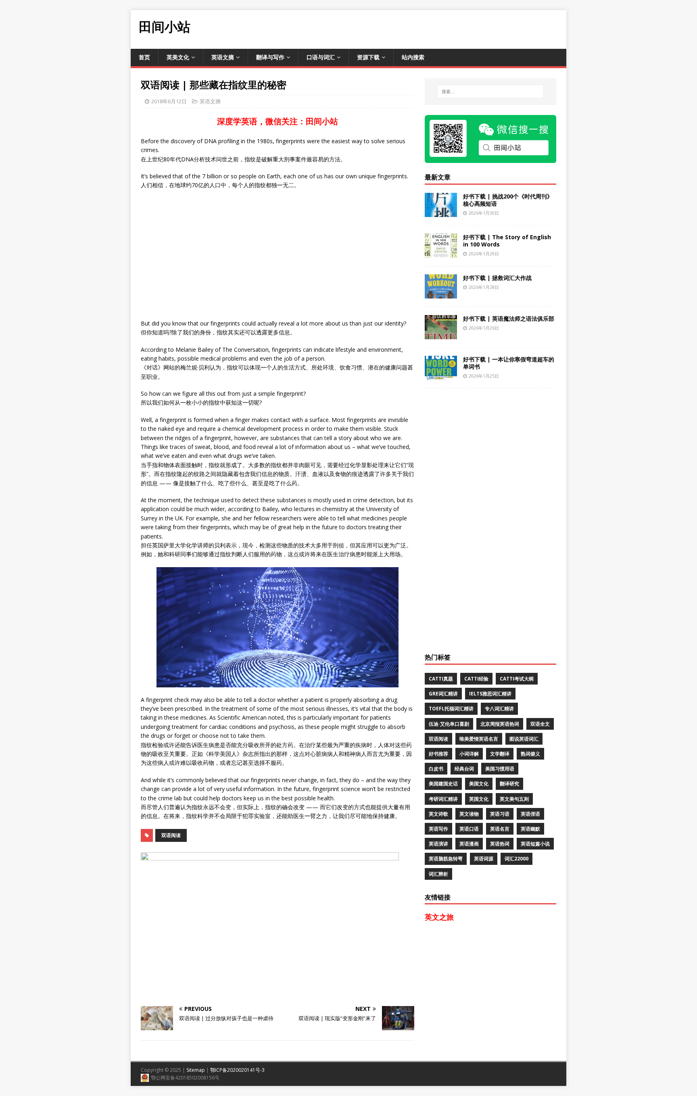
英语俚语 (530, 813)
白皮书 (436, 768)
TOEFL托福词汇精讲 (451, 708)
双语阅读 (171, 835)
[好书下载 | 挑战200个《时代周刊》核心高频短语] (441, 212)
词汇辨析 (438, 874)
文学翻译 (499, 753)
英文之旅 (439, 917)
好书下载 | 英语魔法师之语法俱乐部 (508, 318)
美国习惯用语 (499, 768)
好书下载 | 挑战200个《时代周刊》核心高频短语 (508, 199)
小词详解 (469, 753)
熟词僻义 (530, 753)
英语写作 (438, 828)
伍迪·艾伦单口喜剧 (449, 723)
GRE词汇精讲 (443, 693)
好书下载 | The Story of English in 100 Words (507, 240)
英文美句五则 (514, 798)
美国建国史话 (443, 783)
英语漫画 (469, 843)
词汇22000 (516, 858)
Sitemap (195, 1070)
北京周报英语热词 (499, 723)
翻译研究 (509, 783)
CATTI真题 (441, 678)
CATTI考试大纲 (517, 678)
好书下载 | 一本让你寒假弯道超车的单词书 (508, 362)
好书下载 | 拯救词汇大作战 (497, 278)
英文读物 (469, 813)
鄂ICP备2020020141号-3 (237, 1070)
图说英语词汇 (523, 738)
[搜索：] (490, 91)
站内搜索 (413, 57)
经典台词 (464, 768)
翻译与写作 (270, 57)
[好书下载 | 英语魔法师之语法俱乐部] (441, 334)
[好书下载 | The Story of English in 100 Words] (441, 253)
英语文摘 (222, 57)
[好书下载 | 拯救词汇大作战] (441, 293)
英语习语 (499, 813)
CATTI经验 (476, 678)
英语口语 (469, 828)
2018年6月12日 (169, 101)
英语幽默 (530, 828)
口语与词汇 (321, 57)
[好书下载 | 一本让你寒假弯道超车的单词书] (441, 375)
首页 (144, 57)
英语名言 (499, 828)
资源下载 (368, 57)
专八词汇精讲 (499, 708)
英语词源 (483, 858)
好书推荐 (438, 753)
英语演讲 (438, 843)
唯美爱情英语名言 (478, 738)
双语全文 (540, 723)
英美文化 (178, 57)
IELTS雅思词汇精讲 (490, 693)
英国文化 (478, 798)
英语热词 (499, 843)
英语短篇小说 (535, 843)
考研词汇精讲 (443, 798)
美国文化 (478, 783)
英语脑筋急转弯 (446, 858)
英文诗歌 (438, 813)
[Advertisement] (419, 28)
